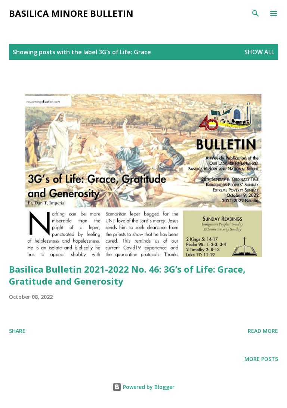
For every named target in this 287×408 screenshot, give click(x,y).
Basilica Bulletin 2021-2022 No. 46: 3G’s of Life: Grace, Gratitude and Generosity (127, 275)
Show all (259, 52)
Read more (263, 330)
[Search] (255, 13)
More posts (261, 358)
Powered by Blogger (148, 386)
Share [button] (17, 330)
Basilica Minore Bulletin (71, 13)
